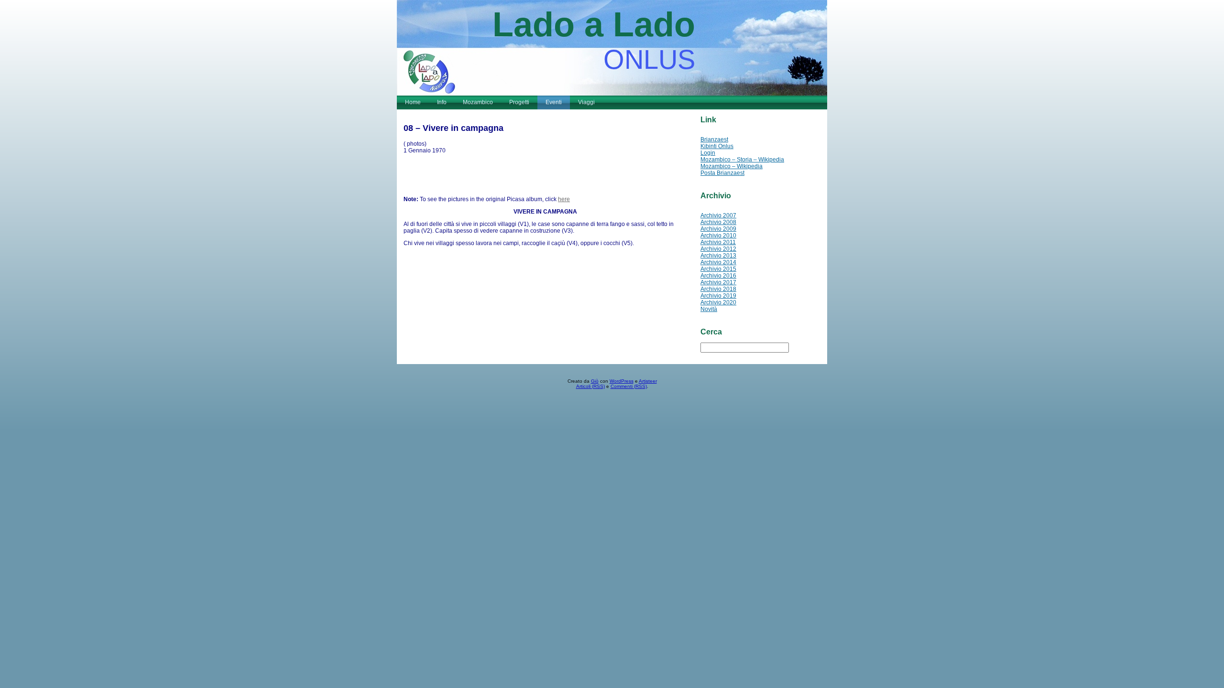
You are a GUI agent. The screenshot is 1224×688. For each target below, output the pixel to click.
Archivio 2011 (718, 242)
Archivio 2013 (718, 255)
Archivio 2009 (718, 229)
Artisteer (648, 381)
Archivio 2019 (718, 295)
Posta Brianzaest (722, 173)
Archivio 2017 (718, 282)
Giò (595, 381)
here (564, 199)
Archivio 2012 (718, 249)
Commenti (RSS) (629, 386)
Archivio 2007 (718, 215)
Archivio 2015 (718, 269)
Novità (708, 309)
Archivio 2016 (718, 275)
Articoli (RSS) (590, 386)
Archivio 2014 (718, 262)
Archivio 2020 (718, 302)
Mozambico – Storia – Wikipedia (742, 159)
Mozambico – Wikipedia (731, 166)
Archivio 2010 (718, 235)
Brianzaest (714, 139)
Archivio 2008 (718, 222)
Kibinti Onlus (716, 146)
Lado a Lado (593, 24)
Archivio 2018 (718, 289)
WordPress (622, 381)
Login (707, 153)
